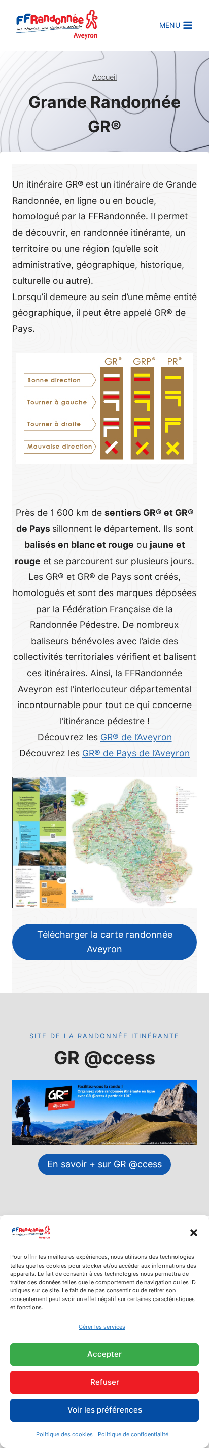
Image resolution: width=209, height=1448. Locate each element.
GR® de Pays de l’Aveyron (136, 753)
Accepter (104, 1354)
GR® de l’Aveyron (136, 737)
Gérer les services (102, 1326)
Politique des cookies (64, 1434)
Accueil (104, 76)
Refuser (104, 1382)
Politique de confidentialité (133, 1434)
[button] (194, 1233)
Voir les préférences (104, 1410)
